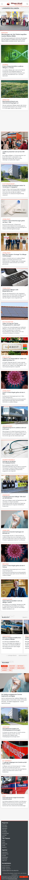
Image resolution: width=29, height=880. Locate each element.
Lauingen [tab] (4, 670)
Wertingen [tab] (20, 666)
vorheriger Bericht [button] (12, 655)
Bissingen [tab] (4, 668)
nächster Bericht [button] (23, 655)
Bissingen (4, 825)
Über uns (4, 860)
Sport (3, 840)
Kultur (3, 842)
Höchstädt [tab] (12, 666)
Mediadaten (5, 857)
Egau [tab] (10, 670)
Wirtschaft (4, 844)
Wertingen (4, 828)
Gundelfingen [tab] (20, 668)
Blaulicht (25, 617)
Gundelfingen (5, 833)
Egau (3, 836)
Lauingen (4, 835)
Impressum (5, 852)
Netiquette (4, 859)
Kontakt (4, 855)
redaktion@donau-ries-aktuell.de (10, 870)
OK (23, 876)
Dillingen (4, 830)
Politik (3, 845)
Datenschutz (5, 854)
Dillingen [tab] (4, 666)
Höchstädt (4, 826)
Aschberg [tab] (12, 668)
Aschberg (4, 831)
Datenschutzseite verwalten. (12, 878)
